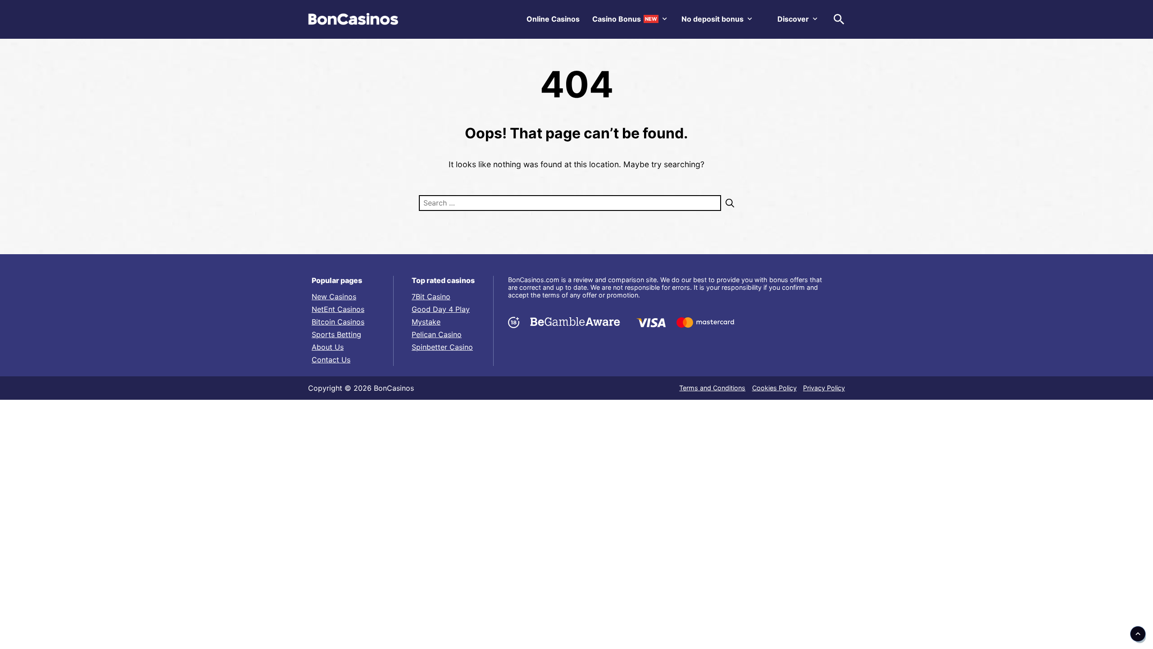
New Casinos (334, 296)
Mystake (426, 321)
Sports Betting (336, 334)
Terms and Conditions (712, 388)
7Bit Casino (431, 296)
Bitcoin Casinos (338, 321)
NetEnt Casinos (338, 309)
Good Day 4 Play (441, 309)
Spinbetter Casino (442, 347)
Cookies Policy (774, 388)
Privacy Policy (824, 388)
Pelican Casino (437, 334)
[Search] (727, 203)
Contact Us (331, 359)
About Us (328, 347)
